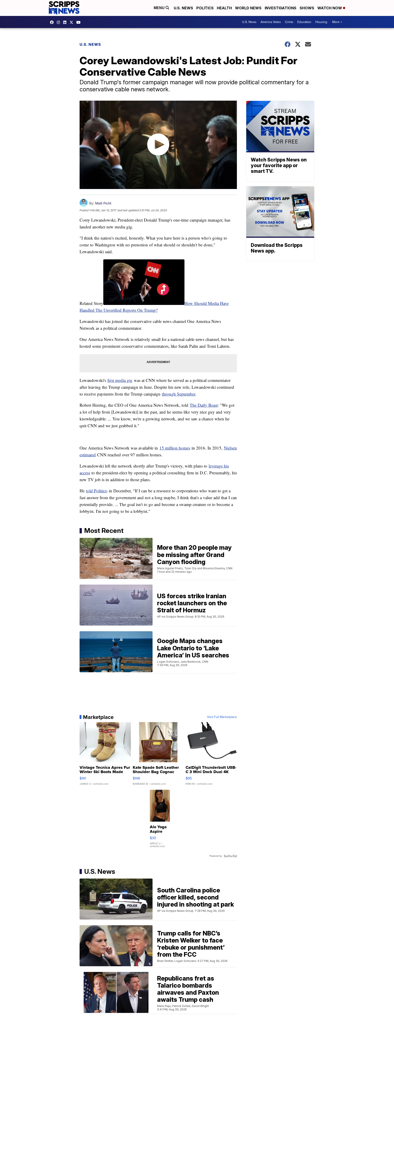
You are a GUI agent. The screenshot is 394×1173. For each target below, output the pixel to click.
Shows (307, 8)
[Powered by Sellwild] (230, 856)
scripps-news (66, 22)
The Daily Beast (204, 405)
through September (178, 394)
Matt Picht (103, 203)
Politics (205, 8)
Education (304, 22)
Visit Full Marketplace (222, 717)
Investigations (280, 8)
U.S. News (183, 8)
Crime (289, 22)
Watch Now (330, 8)
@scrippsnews (79, 22)
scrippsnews (53, 22)
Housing (321, 22)
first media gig (119, 380)
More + (337, 22)
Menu (160, 8)
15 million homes (174, 448)
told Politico (96, 490)
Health (224, 8)
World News (248, 8)
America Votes (271, 22)
